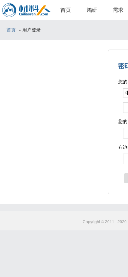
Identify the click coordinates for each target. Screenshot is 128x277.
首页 (65, 9)
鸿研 (92, 9)
